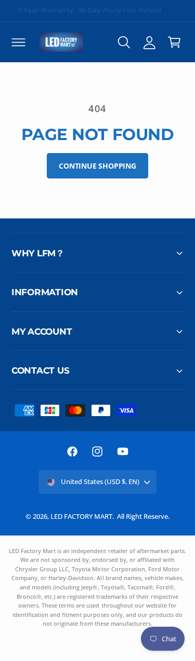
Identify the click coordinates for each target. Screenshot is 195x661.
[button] (18, 42)
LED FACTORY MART (81, 516)
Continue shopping (97, 166)
